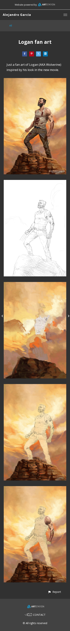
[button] (54, 592)
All (10, 25)
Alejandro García (17, 15)
